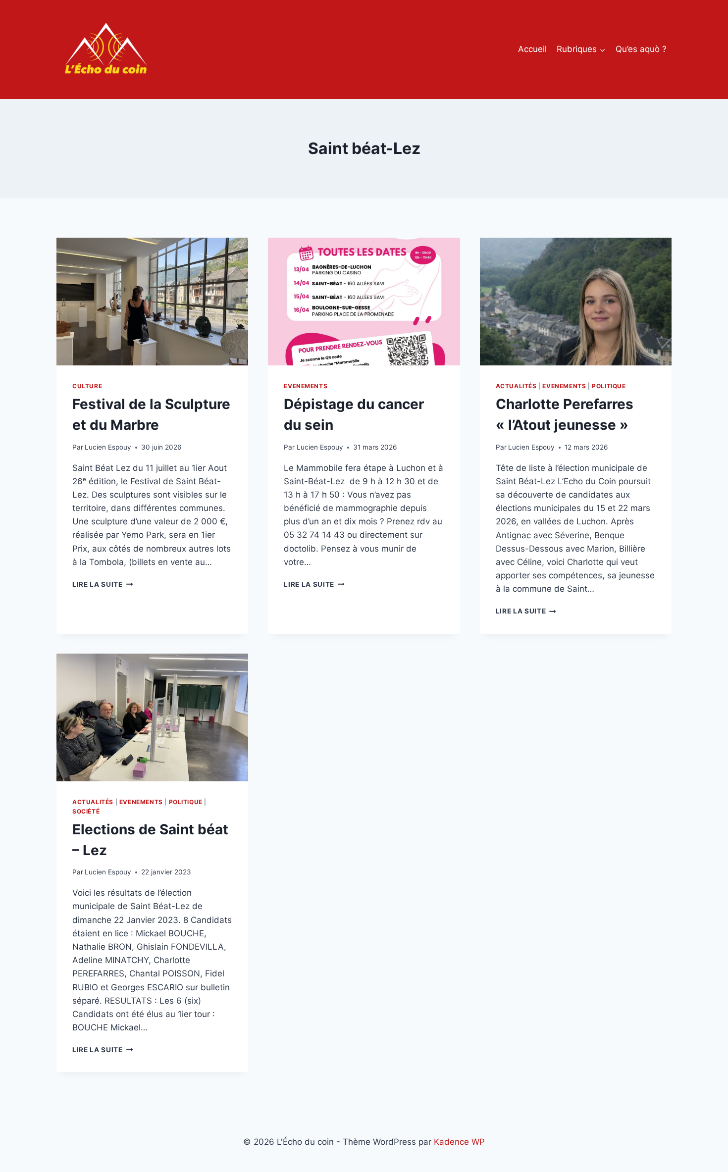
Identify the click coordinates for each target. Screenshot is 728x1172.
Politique (608, 386)
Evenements (305, 386)
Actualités (516, 386)
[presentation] (152, 301)
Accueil (532, 49)
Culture (87, 386)
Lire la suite (102, 584)
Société (86, 811)
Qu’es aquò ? (641, 49)
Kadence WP (459, 1142)
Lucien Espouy (108, 447)
